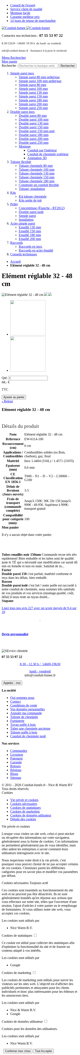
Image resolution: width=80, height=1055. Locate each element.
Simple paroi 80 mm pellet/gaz (39, 77)
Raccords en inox (30, 246)
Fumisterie (17, 721)
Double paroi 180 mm (33, 135)
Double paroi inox (22, 112)
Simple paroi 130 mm (33, 92)
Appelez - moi (11, 683)
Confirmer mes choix (18, 1051)
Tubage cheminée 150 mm (36, 177)
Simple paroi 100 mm (33, 88)
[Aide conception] (40, 619)
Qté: (4, 378)
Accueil (15, 261)
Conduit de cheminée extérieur (47, 154)
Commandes (18, 751)
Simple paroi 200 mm (33, 104)
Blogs (14, 774)
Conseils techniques (23, 254)
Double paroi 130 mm (33, 123)
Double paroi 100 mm (33, 119)
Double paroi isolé (31, 212)
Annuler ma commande (26, 713)
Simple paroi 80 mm (32, 85)
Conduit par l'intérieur (42, 150)
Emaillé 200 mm (30, 239)
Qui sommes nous (22, 697)
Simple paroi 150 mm (33, 96)
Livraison (16, 754)
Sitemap (15, 777)
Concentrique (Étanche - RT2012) (42, 208)
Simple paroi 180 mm (33, 100)
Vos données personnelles (27, 709)
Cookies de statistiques (25, 807)
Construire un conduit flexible (39, 185)
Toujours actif (38, 883)
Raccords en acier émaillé (36, 250)
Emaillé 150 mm (30, 231)
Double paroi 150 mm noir (37, 131)
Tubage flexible (20, 162)
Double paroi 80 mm (33, 115)
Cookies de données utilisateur (30, 815)
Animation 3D (37, 158)
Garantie (16, 762)
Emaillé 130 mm (30, 227)
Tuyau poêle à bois (23, 724)
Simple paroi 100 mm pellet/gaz (40, 81)
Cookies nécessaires (23, 804)
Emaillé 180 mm (30, 235)
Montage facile (20, 13)
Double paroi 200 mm (33, 139)
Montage (25, 146)
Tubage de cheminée (24, 717)
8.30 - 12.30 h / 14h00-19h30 (40, 664)
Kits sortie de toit (30, 200)
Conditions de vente (23, 705)
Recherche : (10, 65)
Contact (15, 701)
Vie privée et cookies (24, 800)
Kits (13, 192)
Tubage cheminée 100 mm (36, 169)
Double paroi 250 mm (33, 142)
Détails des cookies (23, 819)
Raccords (16, 242)
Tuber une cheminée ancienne (30, 728)
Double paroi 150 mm (33, 127)
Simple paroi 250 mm (33, 108)
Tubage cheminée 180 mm (36, 181)
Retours (15, 766)
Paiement (16, 758)
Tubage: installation (32, 189)
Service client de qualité (26, 9)
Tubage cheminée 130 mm (36, 173)
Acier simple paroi (22, 223)
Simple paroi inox (22, 73)
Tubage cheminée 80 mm (36, 165)
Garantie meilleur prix (25, 17)
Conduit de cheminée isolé (28, 736)
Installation (26, 219)
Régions (15, 770)
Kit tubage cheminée (33, 196)
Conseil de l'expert (22, 5)
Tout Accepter (43, 1051)
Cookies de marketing (25, 811)
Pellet (14, 204)
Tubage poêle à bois (23, 732)
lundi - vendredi (40, 671)
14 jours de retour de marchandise (33, 20)
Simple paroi (27, 216)
